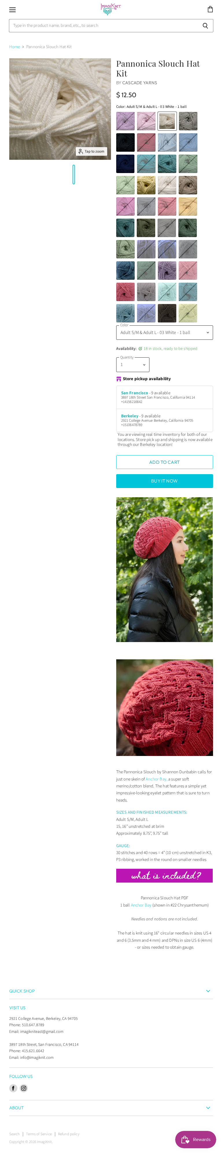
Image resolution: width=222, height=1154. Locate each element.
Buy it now (164, 481)
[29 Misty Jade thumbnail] (35, 174)
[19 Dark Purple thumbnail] (91, 174)
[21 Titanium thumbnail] (70, 174)
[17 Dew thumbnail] (29, 174)
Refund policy (68, 1134)
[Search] (205, 25)
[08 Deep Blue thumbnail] (56, 174)
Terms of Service (38, 1134)
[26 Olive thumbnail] (38, 174)
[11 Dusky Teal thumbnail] (50, 174)
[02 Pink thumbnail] (20, 174)
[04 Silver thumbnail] (76, 174)
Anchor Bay (141, 905)
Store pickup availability (147, 379)
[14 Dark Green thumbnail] (41, 174)
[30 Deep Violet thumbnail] (61, 174)
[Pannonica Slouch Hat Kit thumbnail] (9, 174)
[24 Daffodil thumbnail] (26, 174)
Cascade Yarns (139, 82)
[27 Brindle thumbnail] (79, 174)
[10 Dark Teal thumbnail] (53, 174)
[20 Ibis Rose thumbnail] (17, 174)
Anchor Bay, (156, 779)
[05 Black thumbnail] (85, 174)
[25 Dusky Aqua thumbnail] (47, 174)
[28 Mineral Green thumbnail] (44, 174)
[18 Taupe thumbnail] (82, 174)
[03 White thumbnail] (73, 174)
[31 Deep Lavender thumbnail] (59, 174)
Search (14, 1134)
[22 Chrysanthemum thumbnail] (15, 174)
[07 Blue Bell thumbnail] (68, 174)
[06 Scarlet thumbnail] (12, 174)
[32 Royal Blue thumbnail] (64, 174)
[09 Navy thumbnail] (88, 174)
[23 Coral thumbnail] (23, 174)
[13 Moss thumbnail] (32, 174)
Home (14, 46)
